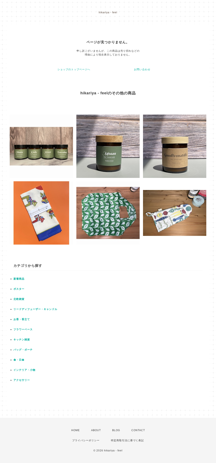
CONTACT (138, 430)
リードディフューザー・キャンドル (35, 309)
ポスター (19, 288)
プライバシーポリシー (86, 440)
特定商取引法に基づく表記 (127, 440)
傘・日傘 (19, 359)
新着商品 (19, 278)
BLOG (116, 430)
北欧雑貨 (19, 299)
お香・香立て (22, 319)
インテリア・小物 (24, 369)
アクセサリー (22, 380)
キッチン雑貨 (22, 339)
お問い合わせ (142, 69)
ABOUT (96, 430)
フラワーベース (23, 329)
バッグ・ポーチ (23, 349)
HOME (75, 430)
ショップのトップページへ (73, 69)
